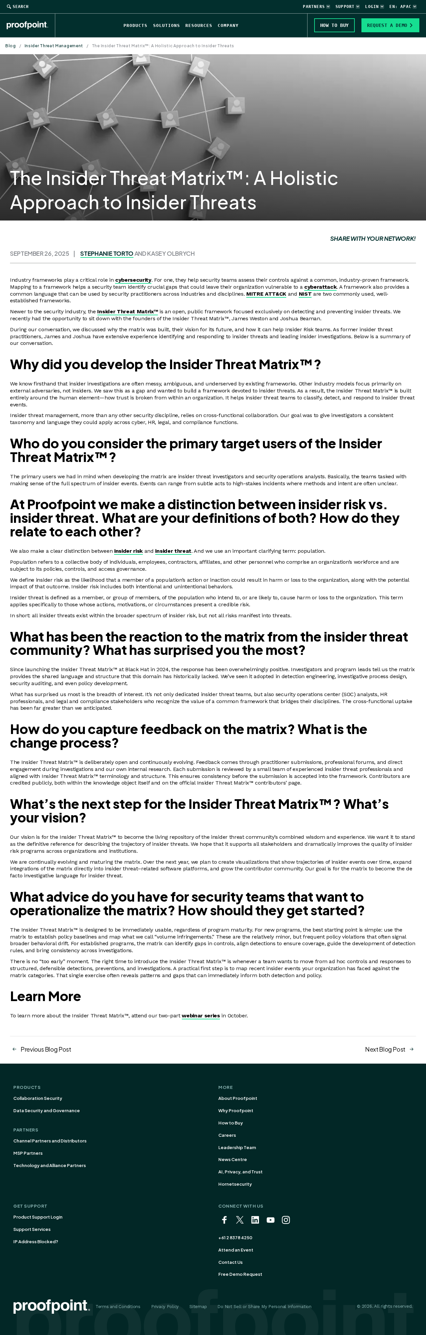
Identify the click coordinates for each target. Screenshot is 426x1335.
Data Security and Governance (46, 1110)
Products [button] (135, 25)
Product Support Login (38, 1217)
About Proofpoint (237, 1098)
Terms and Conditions (118, 1306)
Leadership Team (237, 1147)
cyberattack (320, 287)
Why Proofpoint (235, 1110)
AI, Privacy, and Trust (240, 1171)
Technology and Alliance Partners (49, 1165)
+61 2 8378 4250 (235, 1237)
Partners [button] (314, 6)
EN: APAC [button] (400, 6)
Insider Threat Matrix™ (127, 311)
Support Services (32, 1229)
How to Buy (230, 1122)
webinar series (201, 1015)
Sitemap (198, 1306)
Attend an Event (235, 1250)
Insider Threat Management (54, 45)
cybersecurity (133, 280)
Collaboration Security (37, 1098)
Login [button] (372, 6)
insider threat (173, 551)
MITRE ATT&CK (266, 294)
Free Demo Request (240, 1274)
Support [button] (344, 6)
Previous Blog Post (46, 1049)
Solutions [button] (166, 25)
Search (21, 6)
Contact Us (230, 1262)
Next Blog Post (385, 1049)
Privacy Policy (165, 1306)
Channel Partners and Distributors (50, 1140)
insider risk (128, 551)
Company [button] (228, 25)
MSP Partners (28, 1153)
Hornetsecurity (235, 1184)
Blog (10, 45)
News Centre (232, 1159)
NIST (305, 294)
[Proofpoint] (31, 25)
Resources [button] (198, 25)
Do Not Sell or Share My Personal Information (264, 1306)
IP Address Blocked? (35, 1241)
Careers (227, 1135)
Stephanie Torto (106, 253)
